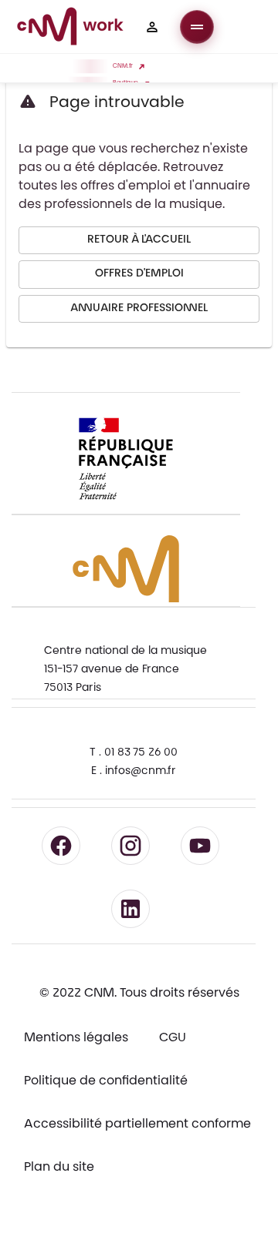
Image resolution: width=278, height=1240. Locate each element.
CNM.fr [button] (123, 66)
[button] (152, 27)
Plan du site (59, 1167)
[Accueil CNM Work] (70, 28)
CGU (172, 1038)
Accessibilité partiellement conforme (137, 1124)
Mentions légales (76, 1038)
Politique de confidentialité (106, 1081)
